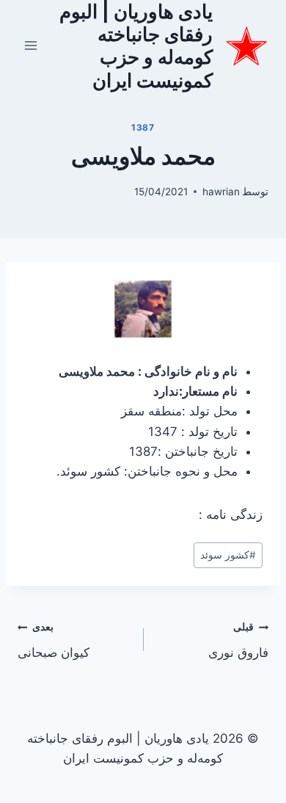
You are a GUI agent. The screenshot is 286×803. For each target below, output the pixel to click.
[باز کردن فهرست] (31, 45)
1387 (142, 127)
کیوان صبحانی (53, 640)
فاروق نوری (238, 640)
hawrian (221, 191)
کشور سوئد (228, 555)
